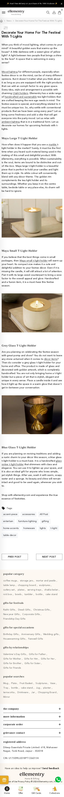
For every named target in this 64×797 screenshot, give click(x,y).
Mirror (6, 697)
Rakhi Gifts (9, 610)
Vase (53, 683)
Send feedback (50, 768)
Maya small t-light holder (34, 261)
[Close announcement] (61, 3)
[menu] (4, 12)
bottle (39, 594)
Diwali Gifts (24, 610)
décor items (50, 359)
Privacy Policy (24, 782)
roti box (8, 594)
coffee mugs (10, 581)
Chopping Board (47, 692)
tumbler (28, 594)
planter (47, 688)
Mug (6, 683)
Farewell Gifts (35, 639)
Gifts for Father (37, 654)
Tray (6, 688)
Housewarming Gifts (14, 639)
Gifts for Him (31, 659)
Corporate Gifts (31, 614)
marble (53, 145)
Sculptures (42, 683)
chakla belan (51, 590)
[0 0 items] (59, 12)
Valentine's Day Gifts (15, 654)
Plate (14, 683)
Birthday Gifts (11, 634)
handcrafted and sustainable (21, 97)
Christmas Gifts (41, 610)
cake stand (52, 594)
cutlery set (9, 590)
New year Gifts (11, 614)
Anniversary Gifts (31, 634)
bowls (18, 594)
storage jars (27, 581)
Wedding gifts (51, 634)
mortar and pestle (46, 581)
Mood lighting (10, 72)
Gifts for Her (48, 659)
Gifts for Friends (12, 668)
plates (21, 590)
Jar (33, 692)
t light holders (20, 93)
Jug (38, 688)
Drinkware (23, 692)
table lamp (9, 585)
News (9, 21)
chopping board (27, 585)
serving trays (34, 590)
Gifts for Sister (32, 663)
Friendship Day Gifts (14, 619)
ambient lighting (11, 122)
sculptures (45, 585)
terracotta (9, 692)
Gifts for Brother (12, 663)
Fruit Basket (26, 683)
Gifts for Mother (12, 659)
